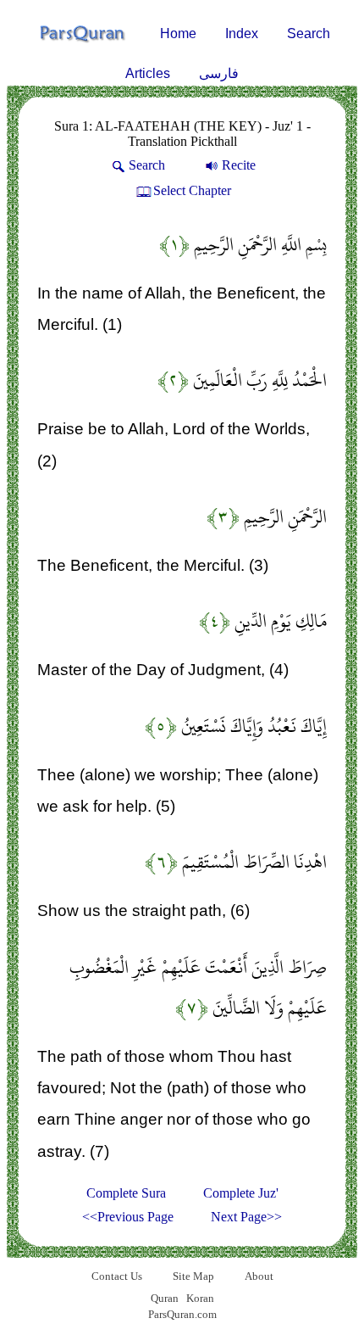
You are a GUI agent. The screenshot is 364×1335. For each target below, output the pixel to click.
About (259, 1276)
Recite (239, 165)
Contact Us (116, 1276)
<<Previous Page (128, 1216)
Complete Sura (126, 1193)
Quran (165, 1298)
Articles (147, 73)
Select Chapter (192, 190)
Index (241, 33)
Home (178, 33)
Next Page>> (246, 1216)
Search (308, 33)
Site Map (193, 1276)
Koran (200, 1298)
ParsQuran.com (182, 1314)
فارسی (219, 73)
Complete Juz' (241, 1193)
